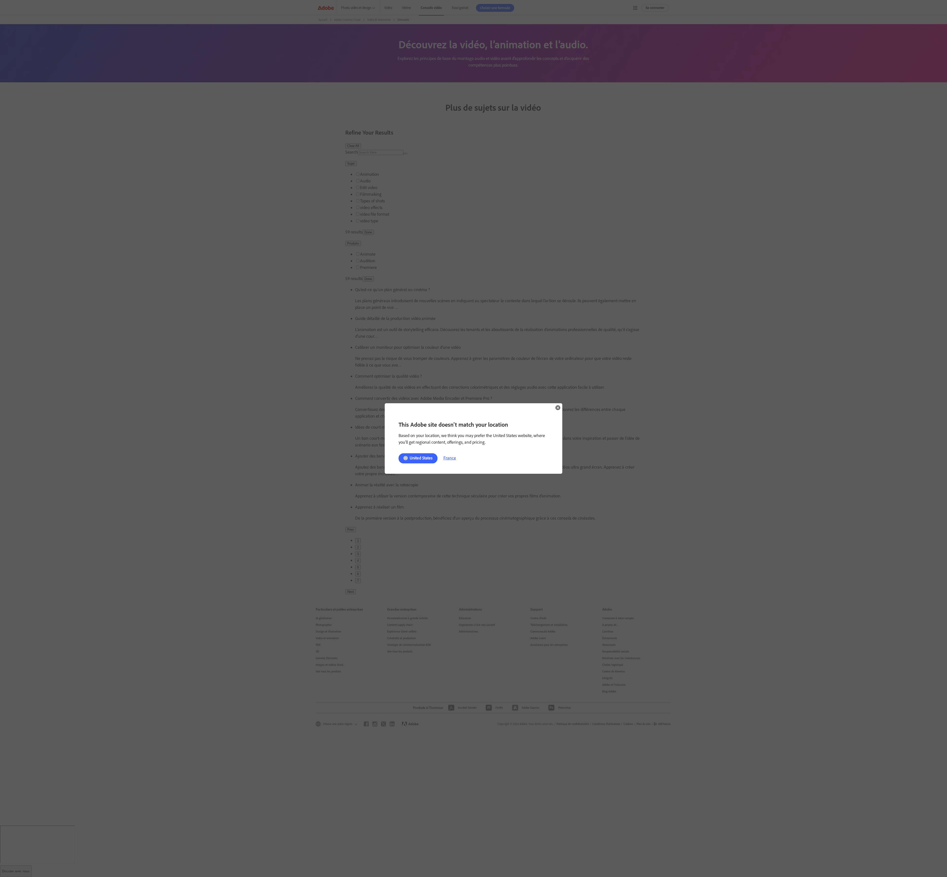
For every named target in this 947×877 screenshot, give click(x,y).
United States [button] (421, 458)
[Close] (558, 407)
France (449, 458)
